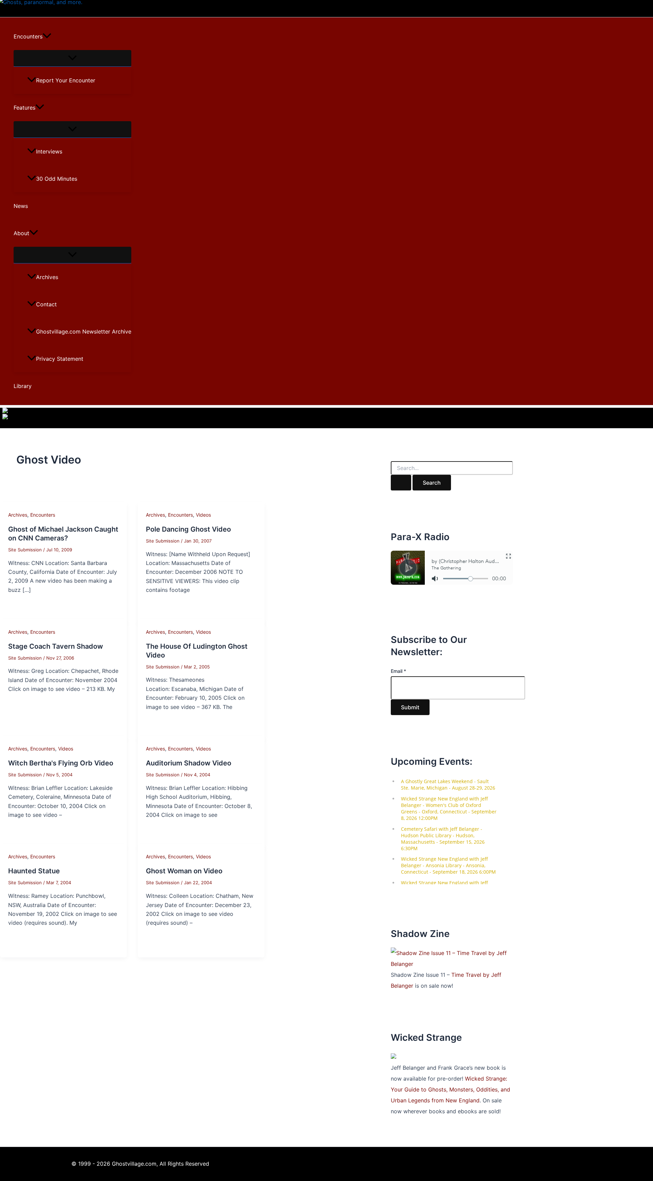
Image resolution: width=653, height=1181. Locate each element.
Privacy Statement (59, 358)
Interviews (49, 151)
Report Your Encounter (65, 80)
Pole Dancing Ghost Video (188, 529)
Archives (47, 277)
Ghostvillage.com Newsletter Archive (83, 331)
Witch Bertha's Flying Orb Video (60, 763)
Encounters (28, 36)
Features (24, 107)
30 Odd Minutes (56, 178)
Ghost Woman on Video (184, 871)
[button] (47, 36)
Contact (46, 304)
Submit (410, 707)
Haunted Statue (34, 871)
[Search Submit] (401, 482)
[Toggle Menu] (72, 58)
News (21, 206)
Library (23, 386)
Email (398, 671)
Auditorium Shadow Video (188, 763)
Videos (203, 515)
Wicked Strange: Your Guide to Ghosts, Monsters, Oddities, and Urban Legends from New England (450, 1089)
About (21, 233)
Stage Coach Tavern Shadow (55, 646)
